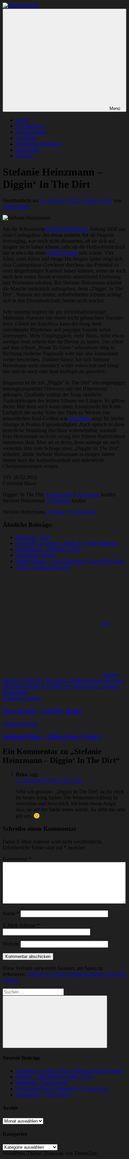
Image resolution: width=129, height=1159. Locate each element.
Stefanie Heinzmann (67, 229)
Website (11, 944)
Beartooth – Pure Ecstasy (42, 1082)
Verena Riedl (16, 206)
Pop (106, 623)
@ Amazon (88, 494)
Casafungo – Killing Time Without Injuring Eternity (70, 1071)
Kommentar (17, 859)
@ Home (55, 512)
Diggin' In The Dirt (23, 680)
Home (22, 120)
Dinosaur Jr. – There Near (43, 1094)
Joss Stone (80, 418)
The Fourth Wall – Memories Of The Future (62, 1088)
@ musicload (58, 494)
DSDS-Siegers (62, 253)
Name (11, 913)
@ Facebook (82, 512)
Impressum (27, 150)
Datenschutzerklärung (39, 144)
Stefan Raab (87, 686)
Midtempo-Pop (86, 680)
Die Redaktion (31, 132)
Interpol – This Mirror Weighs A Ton (54, 1077)
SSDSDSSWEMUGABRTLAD (37, 686)
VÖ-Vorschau (30, 126)
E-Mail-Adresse (21, 925)
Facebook (26, 138)
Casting (110, 674)
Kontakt (24, 156)
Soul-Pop (114, 680)
